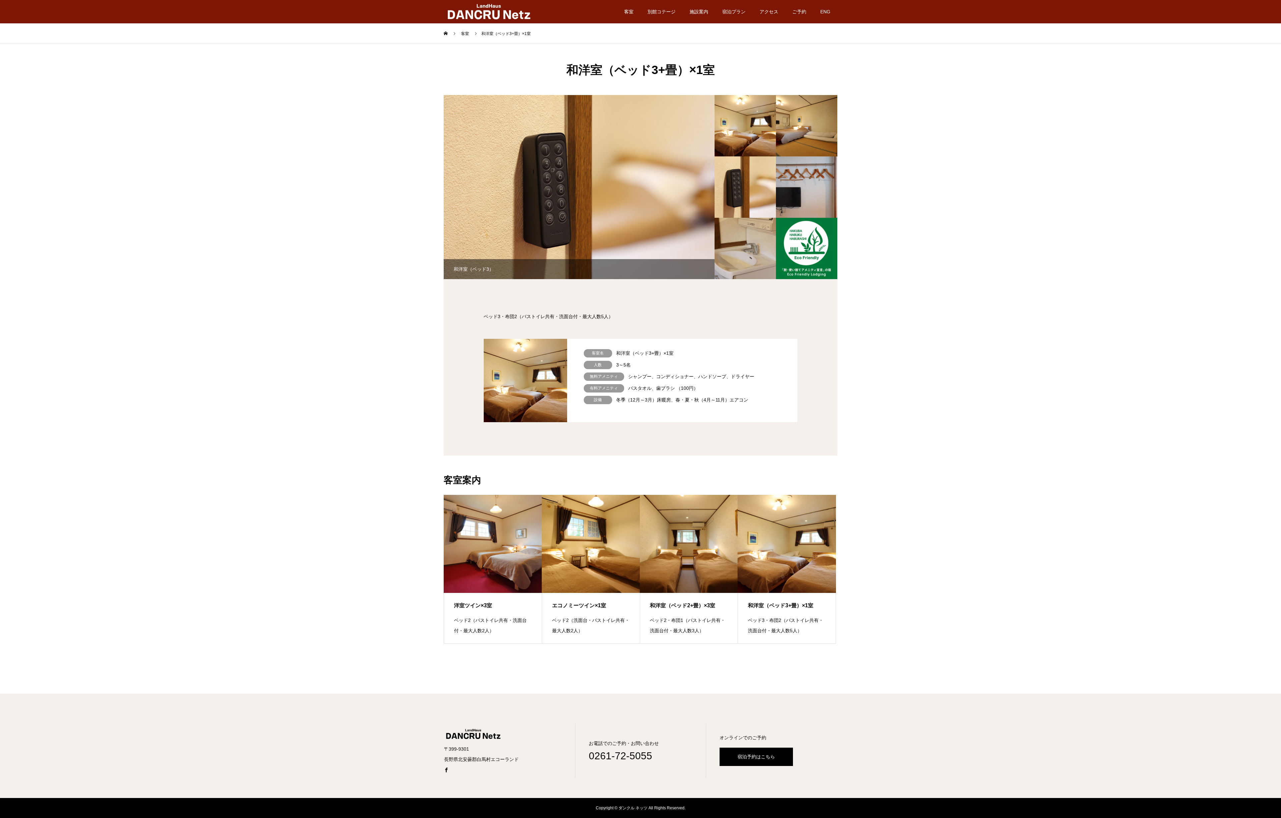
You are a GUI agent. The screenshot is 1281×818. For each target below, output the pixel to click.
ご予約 (799, 11)
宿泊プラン (734, 11)
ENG (825, 11)
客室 (628, 11)
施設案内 (699, 11)
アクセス (769, 11)
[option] (595, 187)
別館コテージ (662, 11)
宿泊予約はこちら (756, 756)
